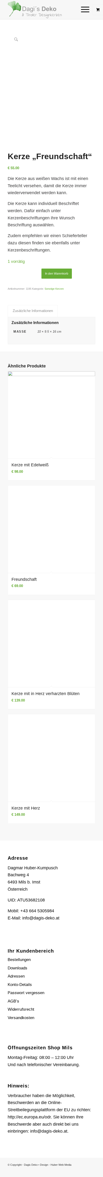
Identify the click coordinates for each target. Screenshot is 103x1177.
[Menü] (82, 9)
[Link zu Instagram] (84, 1171)
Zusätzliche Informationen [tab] (33, 311)
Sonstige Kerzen (54, 288)
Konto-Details (20, 984)
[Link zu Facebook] (77, 1171)
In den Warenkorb (56, 273)
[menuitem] (85, 9)
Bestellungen (19, 959)
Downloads (17, 968)
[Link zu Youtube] (91, 1171)
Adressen (16, 976)
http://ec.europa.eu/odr (29, 1117)
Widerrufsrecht (21, 1009)
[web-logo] (43, 9)
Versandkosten (21, 1017)
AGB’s (13, 1001)
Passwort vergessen (26, 993)
